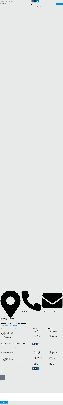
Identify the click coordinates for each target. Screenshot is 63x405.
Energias (39, 6)
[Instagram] (35, 1)
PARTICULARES (4, 1)
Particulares (34, 347)
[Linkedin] (38, 344)
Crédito (27, 4)
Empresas (49, 347)
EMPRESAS (11, 1)
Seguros (31, 4)
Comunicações (38, 4)
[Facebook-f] (33, 1)
